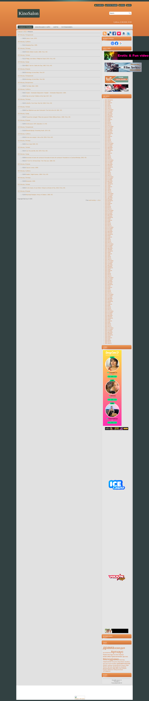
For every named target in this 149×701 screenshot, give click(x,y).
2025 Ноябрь (108, 330)
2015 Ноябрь (108, 163)
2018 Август (108, 209)
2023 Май (107, 288)
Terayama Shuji (116, 661)
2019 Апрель (108, 220)
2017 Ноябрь (108, 196)
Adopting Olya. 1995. (31, 45)
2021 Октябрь (109, 262)
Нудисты (117, 667)
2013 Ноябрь (108, 129)
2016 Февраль (109, 167)
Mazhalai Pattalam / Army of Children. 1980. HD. (39, 194)
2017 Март (108, 185)
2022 (25, 31)
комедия (119, 647)
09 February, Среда (23, 154)
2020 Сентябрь (109, 244)
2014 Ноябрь (108, 146)
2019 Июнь (108, 223)
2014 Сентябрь (109, 143)
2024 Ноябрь (108, 314)
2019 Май (107, 221)
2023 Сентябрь (109, 294)
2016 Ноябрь (108, 179)
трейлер (109, 665)
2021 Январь (108, 249)
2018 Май (107, 204)
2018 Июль (108, 207)
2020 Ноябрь (108, 246)
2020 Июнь (108, 239)
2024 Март (108, 302)
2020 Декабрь (109, 248)
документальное (123, 663)
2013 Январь (108, 115)
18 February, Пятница (24, 99)
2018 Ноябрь (108, 213)
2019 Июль (108, 224)
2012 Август (108, 108)
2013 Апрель (108, 119)
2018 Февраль (109, 200)
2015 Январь (108, 149)
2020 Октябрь (109, 245)
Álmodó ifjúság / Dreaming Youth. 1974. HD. (38, 130)
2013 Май (107, 121)
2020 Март (108, 235)
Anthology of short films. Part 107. (35, 72)
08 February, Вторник (24, 164)
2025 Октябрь (109, 329)
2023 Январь (108, 283)
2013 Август (108, 125)
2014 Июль (108, 140)
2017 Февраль (109, 183)
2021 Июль (108, 258)
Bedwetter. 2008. (30, 181)
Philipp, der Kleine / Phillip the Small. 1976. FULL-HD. (41, 58)
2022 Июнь (108, 273)
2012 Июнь (108, 105)
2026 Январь (108, 333)
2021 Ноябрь (108, 263)
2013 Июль (108, 123)
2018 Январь (108, 199)
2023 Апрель (108, 287)
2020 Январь (108, 232)
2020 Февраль (109, 234)
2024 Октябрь (109, 312)
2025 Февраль (109, 318)
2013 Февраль (109, 116)
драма (108, 647)
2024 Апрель (108, 304)
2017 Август (108, 192)
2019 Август (108, 225)
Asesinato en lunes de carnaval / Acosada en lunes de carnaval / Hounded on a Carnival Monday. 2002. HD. (56, 157)
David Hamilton (112, 663)
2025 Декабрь (109, 332)
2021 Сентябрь (109, 260)
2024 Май (107, 305)
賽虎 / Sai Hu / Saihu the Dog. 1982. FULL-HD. (39, 65)
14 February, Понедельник (25, 127)
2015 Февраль (109, 150)
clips (127, 665)
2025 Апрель (108, 321)
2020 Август (108, 242)
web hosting (92, 200)
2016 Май (107, 171)
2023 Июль (108, 291)
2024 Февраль (109, 301)
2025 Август (108, 326)
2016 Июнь (108, 172)
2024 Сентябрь (109, 311)
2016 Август (108, 175)
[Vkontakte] (124, 33)
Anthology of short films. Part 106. (35, 79)
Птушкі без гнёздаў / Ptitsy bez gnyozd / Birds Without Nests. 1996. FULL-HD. (48, 117)
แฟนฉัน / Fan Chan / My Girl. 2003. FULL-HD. (39, 103)
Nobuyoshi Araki (118, 669)
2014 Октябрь (109, 144)
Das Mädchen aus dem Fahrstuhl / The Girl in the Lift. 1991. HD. (44, 110)
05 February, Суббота (24, 171)
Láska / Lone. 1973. (31, 38)
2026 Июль (108, 342)
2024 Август (108, 309)
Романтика (106, 654)
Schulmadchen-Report (119, 665)
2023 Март (108, 286)
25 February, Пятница (24, 48)
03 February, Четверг (24, 184)
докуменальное (107, 668)
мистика (105, 663)
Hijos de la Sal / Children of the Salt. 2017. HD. (39, 96)
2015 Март (108, 151)
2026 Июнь (108, 340)
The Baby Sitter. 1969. (32, 86)
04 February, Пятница (24, 177)
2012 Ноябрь (108, 112)
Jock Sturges (123, 668)
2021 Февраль (109, 251)
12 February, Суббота (24, 133)
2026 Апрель (108, 337)
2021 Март (108, 252)
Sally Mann (115, 668)
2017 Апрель (108, 186)
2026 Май (107, 339)
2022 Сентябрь (109, 277)
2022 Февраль (109, 267)
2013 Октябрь (109, 128)
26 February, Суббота (24, 41)
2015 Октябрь (109, 161)
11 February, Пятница (24, 140)
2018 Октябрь (109, 211)
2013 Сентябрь (109, 126)
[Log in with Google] (120, 43)
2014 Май (107, 137)
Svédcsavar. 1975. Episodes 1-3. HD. (36, 123)
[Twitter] (128, 33)
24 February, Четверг (24, 55)
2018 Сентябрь (109, 210)
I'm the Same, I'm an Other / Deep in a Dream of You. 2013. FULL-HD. (45, 188)
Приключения (116, 656)
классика (107, 656)
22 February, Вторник (24, 69)
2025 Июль (108, 325)
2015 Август (108, 158)
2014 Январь (108, 132)
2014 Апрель (108, 136)
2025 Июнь (108, 323)
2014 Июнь (108, 139)
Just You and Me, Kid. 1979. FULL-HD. (37, 151)
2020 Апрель (108, 237)
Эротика (125, 656)
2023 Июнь (108, 290)
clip (114, 667)
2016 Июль (108, 174)
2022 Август (108, 276)
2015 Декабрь (109, 164)
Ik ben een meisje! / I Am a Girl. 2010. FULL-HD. (39, 137)
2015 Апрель (108, 153)
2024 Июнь (108, 307)
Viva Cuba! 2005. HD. (32, 144)
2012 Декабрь (109, 114)
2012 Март (108, 101)
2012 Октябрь (109, 111)
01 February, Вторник (24, 191)
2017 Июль (108, 190)
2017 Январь (108, 182)
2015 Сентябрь (109, 160)
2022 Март (108, 269)
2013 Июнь (108, 122)
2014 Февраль (109, 133)
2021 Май (107, 255)
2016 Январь (108, 165)
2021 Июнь (108, 256)
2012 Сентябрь (109, 109)
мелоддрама (106, 671)
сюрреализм (107, 662)
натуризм (123, 667)
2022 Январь (108, 266)
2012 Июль (108, 107)
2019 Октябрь (109, 228)
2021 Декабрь (109, 265)
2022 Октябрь (109, 279)
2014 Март (108, 135)
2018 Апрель (108, 203)
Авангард (122, 659)
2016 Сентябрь (109, 176)
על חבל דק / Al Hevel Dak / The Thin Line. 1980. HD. (40, 161)
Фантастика (114, 654)
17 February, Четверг (24, 106)
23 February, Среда (23, 62)
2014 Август (108, 142)
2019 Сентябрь (109, 227)
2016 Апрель (108, 170)
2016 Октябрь (109, 178)
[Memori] (119, 33)
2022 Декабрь (109, 281)
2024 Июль (108, 308)
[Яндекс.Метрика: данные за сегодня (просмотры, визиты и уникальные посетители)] (80, 697)
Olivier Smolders (125, 661)
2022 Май (107, 272)
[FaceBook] (114, 33)
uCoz (99, 200)
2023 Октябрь (109, 295)
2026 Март (108, 336)
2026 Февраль (109, 335)
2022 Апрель (108, 270)
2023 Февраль (109, 284)
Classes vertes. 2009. (32, 167)
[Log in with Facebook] (116, 43)
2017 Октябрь (109, 195)
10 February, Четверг (24, 147)
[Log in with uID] (112, 43)
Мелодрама (111, 659)
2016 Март (108, 168)
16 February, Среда (23, 113)
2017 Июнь (108, 189)
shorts (105, 665)
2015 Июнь (108, 156)
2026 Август (108, 343)
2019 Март (108, 218)
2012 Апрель (108, 102)
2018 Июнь (108, 206)
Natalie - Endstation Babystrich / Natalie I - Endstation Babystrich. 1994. (46, 92)
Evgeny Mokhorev (108, 669)
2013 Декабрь (109, 130)
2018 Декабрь (109, 214)
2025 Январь (108, 316)
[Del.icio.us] (109, 33)
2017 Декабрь (109, 197)
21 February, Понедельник (25, 75)
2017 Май (107, 188)
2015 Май (107, 154)
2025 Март (108, 319)
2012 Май (107, 104)
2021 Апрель (108, 253)
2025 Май (107, 322)
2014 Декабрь (109, 147)
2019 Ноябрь (108, 230)
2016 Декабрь (109, 181)
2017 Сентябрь (109, 193)
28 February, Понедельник (25, 35)
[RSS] (105, 33)
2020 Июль (108, 241)
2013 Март (108, 118)
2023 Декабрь (109, 298)
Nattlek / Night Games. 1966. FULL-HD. (37, 174)
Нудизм (121, 654)
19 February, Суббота (24, 89)
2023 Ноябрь (108, 297)
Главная (19, 31)
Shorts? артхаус (107, 667)
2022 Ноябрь (108, 280)
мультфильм (106, 652)
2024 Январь (108, 300)
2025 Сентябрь (109, 328)
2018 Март (108, 202)
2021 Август (108, 259)
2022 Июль (108, 274)
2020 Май (107, 238)
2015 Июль (108, 157)
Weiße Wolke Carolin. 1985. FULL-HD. (37, 52)
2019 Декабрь (109, 231)
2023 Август (108, 293)
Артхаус (117, 652)
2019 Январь (108, 216)
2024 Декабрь (109, 315)
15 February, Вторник (24, 120)
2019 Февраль (109, 217)
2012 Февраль (109, 100)
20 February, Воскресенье (25, 82)
